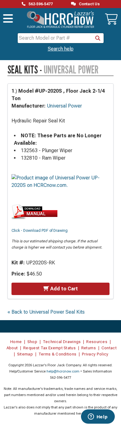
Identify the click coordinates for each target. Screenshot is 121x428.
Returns (88, 348)
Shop (32, 341)
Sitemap (25, 354)
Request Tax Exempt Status (49, 348)
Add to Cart (64, 289)
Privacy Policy (95, 354)
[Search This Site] (97, 38)
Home (16, 341)
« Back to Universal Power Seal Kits (46, 312)
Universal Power (64, 106)
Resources (96, 341)
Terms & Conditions (57, 354)
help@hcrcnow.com (63, 371)
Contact (109, 348)
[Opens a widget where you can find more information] (98, 417)
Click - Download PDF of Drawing (39, 230)
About (12, 348)
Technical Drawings (62, 341)
